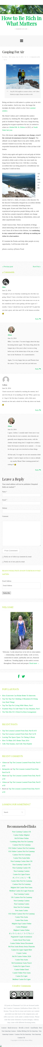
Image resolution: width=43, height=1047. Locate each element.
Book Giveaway (12, 1028)
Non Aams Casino (21, 910)
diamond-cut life (35, 57)
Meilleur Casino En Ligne (21, 979)
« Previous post (7, 266)
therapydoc (6, 769)
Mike (4, 287)
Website (4, 508)
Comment (5, 516)
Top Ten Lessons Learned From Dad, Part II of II (19, 731)
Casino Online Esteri (21, 969)
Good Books (34, 1028)
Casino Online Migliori (21, 835)
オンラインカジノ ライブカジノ (21, 933)
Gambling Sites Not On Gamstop (21, 841)
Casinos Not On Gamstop (22, 845)
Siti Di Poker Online (21, 838)
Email (4, 500)
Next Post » (37, 266)
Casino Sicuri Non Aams (21, 940)
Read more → (34, 663)
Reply (37, 319)
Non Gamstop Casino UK (21, 864)
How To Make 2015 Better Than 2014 (15, 740)
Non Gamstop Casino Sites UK (22, 861)
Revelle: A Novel (24, 1028)
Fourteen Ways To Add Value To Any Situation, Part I (21, 709)
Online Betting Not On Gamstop (27, 1031)
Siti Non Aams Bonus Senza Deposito (21, 946)
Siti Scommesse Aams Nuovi (21, 963)
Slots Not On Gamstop (21, 907)
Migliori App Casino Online (21, 924)
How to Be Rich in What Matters (21, 21)
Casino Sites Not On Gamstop (21, 881)
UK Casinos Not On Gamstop (21, 897)
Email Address (6, 581)
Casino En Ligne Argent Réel (21, 950)
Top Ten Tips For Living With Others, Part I (17, 705)
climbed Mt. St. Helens (17, 127)
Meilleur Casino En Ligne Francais (21, 891)
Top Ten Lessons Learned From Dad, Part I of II (19, 734)
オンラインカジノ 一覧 (21, 878)
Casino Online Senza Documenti (21, 943)
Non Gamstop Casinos (21, 871)
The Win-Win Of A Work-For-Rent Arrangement (19, 712)
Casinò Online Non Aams (22, 973)
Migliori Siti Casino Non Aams (21, 887)
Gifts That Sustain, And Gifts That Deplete (17, 744)
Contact (3, 1028)
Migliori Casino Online (21, 930)
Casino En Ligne (21, 976)
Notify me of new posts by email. (14, 562)
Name (4, 492)
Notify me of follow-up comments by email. (18, 557)
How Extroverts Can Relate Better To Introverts (19, 696)
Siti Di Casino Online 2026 (21, 956)
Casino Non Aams (21, 917)
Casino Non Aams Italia (21, 858)
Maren (4, 776)
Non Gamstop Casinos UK (21, 832)
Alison (5, 57)
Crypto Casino (21, 953)
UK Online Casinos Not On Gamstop (21, 848)
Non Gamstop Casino (21, 894)
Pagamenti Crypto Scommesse (21, 937)
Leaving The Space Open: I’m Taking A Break (18, 737)
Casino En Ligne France (21, 874)
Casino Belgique (21, 927)
